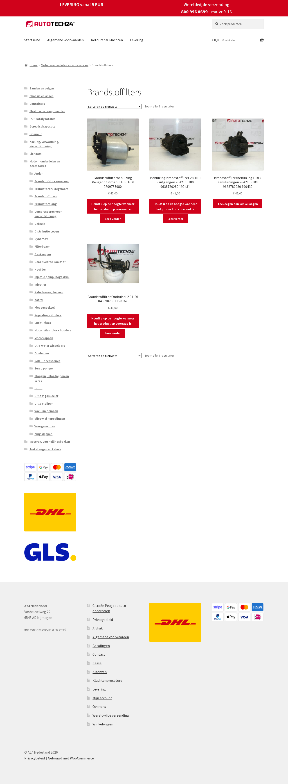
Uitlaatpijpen (43, 403)
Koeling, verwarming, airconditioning (44, 144)
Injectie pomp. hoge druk (51, 277)
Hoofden (40, 269)
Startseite (32, 40)
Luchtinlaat (42, 323)
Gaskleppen (42, 254)
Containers (37, 104)
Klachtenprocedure (107, 680)
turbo (38, 388)
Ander (38, 173)
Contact (98, 654)
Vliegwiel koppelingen (49, 419)
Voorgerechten (44, 426)
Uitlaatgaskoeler (46, 396)
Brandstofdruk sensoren (51, 181)
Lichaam (35, 154)
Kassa (96, 663)
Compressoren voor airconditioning (48, 214)
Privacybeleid (102, 619)
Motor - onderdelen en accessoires (64, 65)
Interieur (35, 134)
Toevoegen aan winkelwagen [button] (238, 204)
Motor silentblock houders (52, 330)
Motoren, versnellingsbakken (49, 442)
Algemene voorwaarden (65, 40)
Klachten (99, 672)
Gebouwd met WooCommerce (71, 758)
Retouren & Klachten (107, 40)
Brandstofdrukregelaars (51, 189)
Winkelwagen (102, 724)
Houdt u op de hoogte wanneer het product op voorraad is (112, 206)
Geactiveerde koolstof (50, 262)
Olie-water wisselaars (49, 346)
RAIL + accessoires (47, 361)
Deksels (39, 224)
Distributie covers (47, 231)
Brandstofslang (45, 204)
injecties (40, 285)
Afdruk (97, 628)
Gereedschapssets (42, 126)
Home (34, 65)
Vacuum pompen (46, 411)
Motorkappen (43, 338)
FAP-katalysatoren (42, 119)
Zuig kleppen (43, 434)
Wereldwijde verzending (110, 715)
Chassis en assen (41, 96)
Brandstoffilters (45, 196)
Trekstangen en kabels (45, 449)
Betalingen (101, 645)
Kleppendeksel (44, 307)
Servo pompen (44, 368)
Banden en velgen (41, 88)
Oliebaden (41, 353)
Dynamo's (41, 239)
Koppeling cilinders (47, 315)
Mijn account (102, 698)
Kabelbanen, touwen (48, 292)
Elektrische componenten (47, 111)
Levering (136, 40)
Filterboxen (42, 246)
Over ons (99, 706)
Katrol (38, 300)
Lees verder (113, 219)
